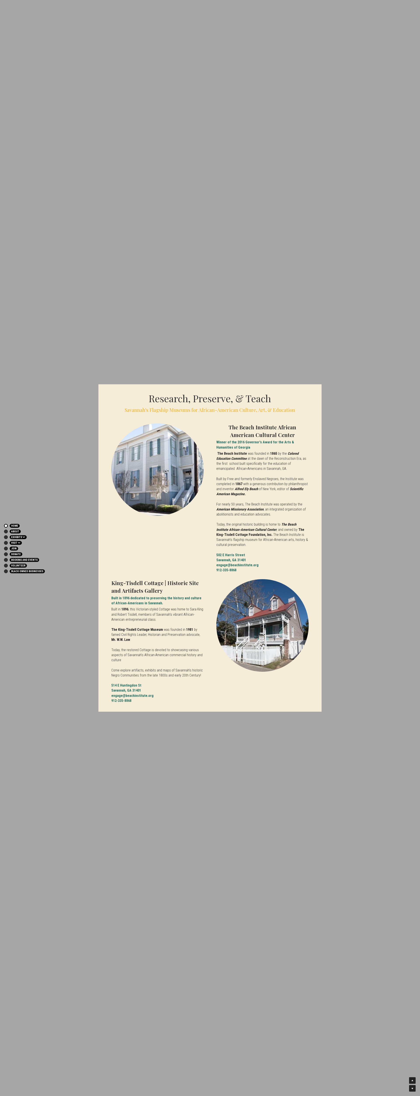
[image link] (157, 469)
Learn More (23, 1067)
